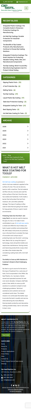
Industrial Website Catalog (15, 389)
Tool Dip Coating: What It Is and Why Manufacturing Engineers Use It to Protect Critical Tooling (15, 68)
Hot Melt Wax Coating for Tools (13, 157)
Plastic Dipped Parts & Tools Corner (12, 361)
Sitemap (3, 364)
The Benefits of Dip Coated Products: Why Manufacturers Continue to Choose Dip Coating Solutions (14, 48)
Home (4, 155)
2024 (4, 135)
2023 (4, 139)
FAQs (2, 356)
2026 (4, 127)
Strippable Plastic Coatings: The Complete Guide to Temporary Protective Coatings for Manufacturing (14, 29)
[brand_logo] (11, 8)
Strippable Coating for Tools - (14, 106)
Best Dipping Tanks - (11, 109)
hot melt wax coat (21, 223)
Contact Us (4, 359)
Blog (9, 155)
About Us (4, 346)
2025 (4, 131)
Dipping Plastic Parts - (12, 82)
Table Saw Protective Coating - (14, 102)
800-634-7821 (9, 2)
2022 (4, 144)
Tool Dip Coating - (10, 94)
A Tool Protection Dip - (11, 86)
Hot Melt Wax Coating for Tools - (15, 113)
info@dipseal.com (23, 2)
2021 (4, 148)
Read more (5, 335)
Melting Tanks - (9, 90)
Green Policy (5, 354)
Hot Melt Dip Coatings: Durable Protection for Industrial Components (13, 38)
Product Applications (7, 351)
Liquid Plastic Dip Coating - (13, 98)
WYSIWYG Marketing (15, 391)
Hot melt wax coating (9, 182)
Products (4, 349)
